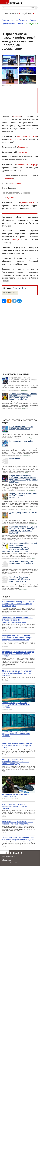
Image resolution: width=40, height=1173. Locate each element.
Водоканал (11, 198)
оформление (16, 139)
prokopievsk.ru (9, 85)
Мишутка (23, 152)
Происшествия (8, 24)
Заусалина (16, 183)
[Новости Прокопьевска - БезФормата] (11, 2)
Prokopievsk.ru (19, 288)
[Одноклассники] (9, 301)
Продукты (16, 240)
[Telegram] (14, 301)
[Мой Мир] (19, 301)
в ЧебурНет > (32, 24)
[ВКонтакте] (4, 301)
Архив (14, 20)
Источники (23, 20)
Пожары (20, 24)
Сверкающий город (26, 165)
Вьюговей (17, 117)
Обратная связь (6, 859)
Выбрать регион (6, 860)
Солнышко (22, 147)
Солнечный (8, 178)
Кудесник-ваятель (28, 202)
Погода (33, 20)
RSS (16, 863)
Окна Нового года (26, 136)
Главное (5, 20)
